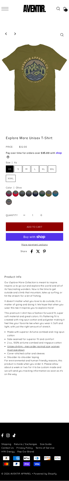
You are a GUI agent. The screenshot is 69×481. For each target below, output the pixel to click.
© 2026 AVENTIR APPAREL (16, 473)
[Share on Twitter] (38, 251)
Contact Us (7, 447)
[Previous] (6, 34)
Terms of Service (45, 447)
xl (43, 169)
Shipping (6, 444)
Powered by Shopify (45, 473)
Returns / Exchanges (25, 444)
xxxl (11, 178)
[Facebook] (2, 435)
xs (9, 169)
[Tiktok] (14, 435)
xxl (52, 169)
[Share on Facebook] (31, 251)
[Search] (58, 8)
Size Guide (45, 444)
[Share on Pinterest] (44, 251)
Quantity (12, 215)
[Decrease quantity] (24, 215)
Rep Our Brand (25, 451)
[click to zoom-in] (62, 35)
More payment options (34, 244)
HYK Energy (8, 451)
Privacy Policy (24, 447)
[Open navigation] (5, 8)
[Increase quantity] (41, 215)
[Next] (15, 34)
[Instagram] (8, 435)
